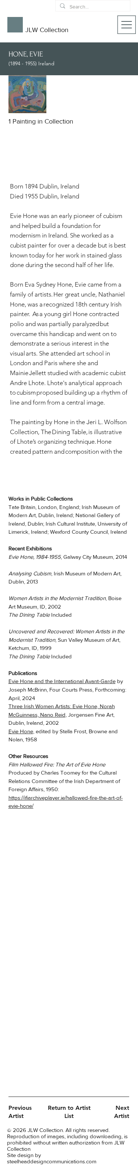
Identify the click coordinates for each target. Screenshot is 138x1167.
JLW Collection (46, 30)
